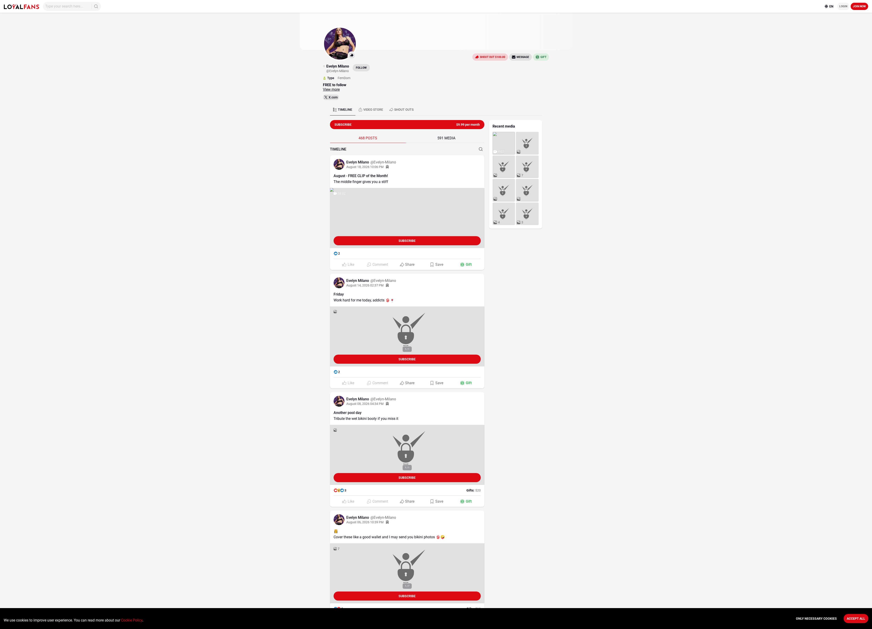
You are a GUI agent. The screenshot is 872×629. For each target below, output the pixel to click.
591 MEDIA (446, 138)
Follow (361, 67)
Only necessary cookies (816, 618)
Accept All (856, 618)
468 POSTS (368, 138)
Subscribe (407, 241)
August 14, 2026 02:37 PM (365, 285)
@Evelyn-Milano (383, 162)
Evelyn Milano (358, 162)
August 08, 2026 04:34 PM (365, 404)
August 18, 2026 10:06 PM (365, 167)
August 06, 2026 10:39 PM (365, 522)
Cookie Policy (131, 620)
